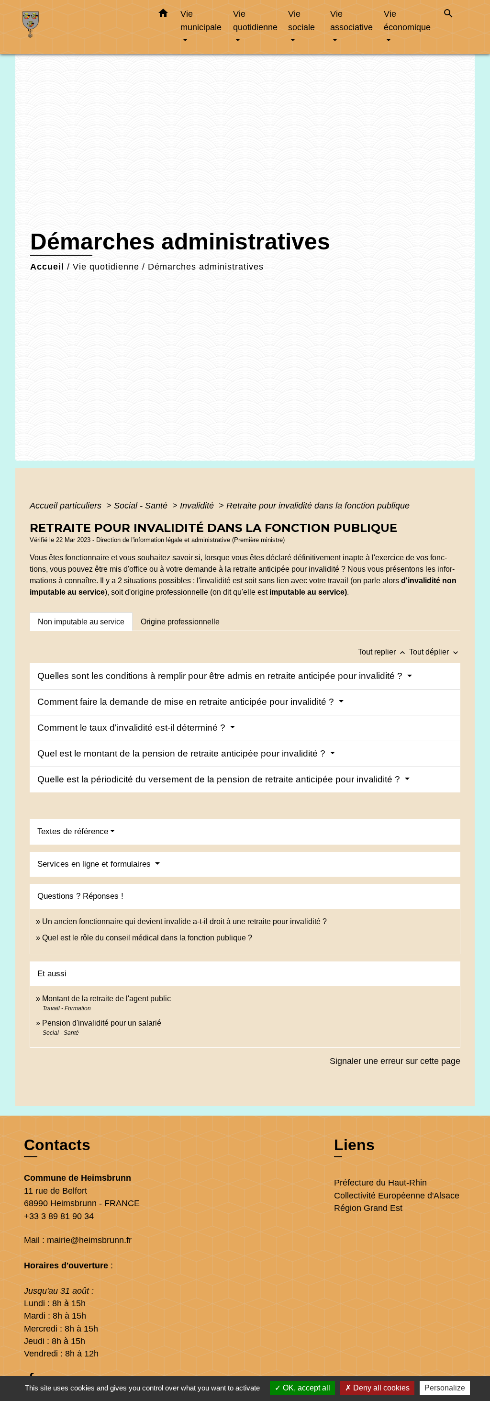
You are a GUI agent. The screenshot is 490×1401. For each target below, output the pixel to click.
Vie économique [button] (407, 20)
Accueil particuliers (67, 505)
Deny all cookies (380, 1388)
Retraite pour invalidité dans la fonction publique (318, 505)
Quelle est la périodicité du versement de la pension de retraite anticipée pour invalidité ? (219, 779)
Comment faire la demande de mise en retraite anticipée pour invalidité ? (186, 702)
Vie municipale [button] (201, 20)
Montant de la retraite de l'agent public (106, 998)
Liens (354, 1144)
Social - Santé (142, 505)
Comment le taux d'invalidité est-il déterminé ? (132, 728)
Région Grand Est (368, 1208)
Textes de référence (72, 831)
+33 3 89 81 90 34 (59, 1216)
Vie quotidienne (106, 266)
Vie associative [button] (351, 20)
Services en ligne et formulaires (95, 864)
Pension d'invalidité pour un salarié (101, 1023)
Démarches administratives (206, 266)
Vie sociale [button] (301, 20)
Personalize (444, 1388)
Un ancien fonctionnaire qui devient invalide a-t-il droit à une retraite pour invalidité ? (184, 921)
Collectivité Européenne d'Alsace (396, 1195)
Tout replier (382, 652)
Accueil (47, 266)
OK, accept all (305, 1388)
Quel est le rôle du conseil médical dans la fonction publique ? (147, 938)
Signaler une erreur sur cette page (395, 1061)
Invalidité (198, 505)
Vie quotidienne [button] (255, 20)
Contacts (57, 1144)
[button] (163, 14)
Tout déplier (434, 652)
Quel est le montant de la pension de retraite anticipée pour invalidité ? (182, 753)
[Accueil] (82, 27)
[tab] (81, 621)
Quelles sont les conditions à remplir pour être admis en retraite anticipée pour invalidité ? (221, 676)
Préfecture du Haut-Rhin (380, 1182)
